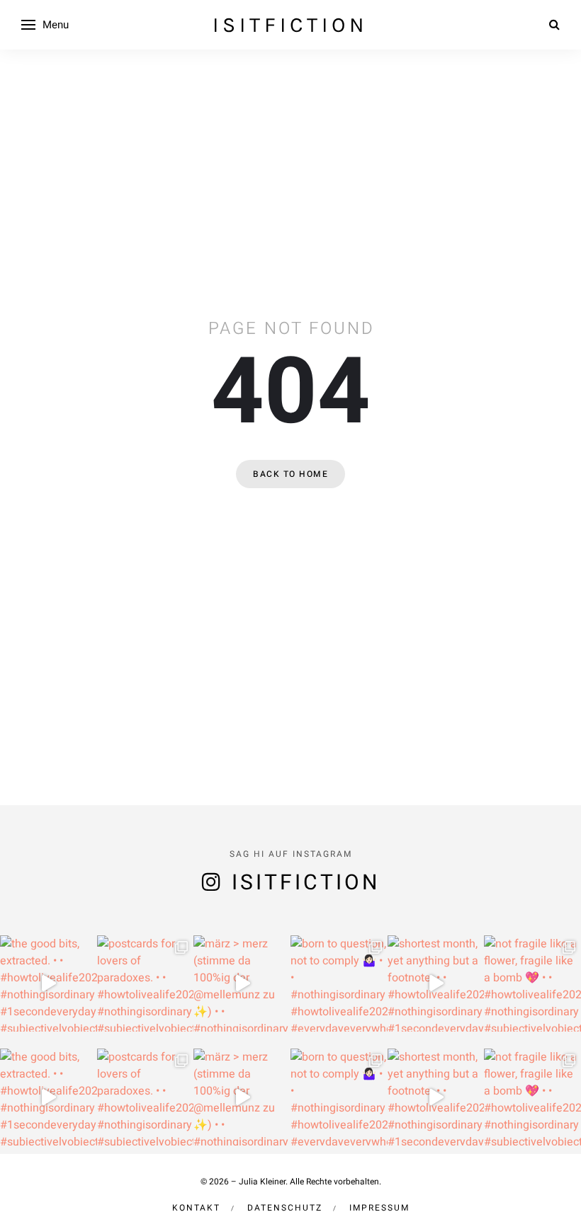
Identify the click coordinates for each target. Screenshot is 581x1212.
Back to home (290, 474)
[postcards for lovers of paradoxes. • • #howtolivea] (145, 983)
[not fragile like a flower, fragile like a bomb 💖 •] (532, 983)
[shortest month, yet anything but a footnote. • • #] (436, 983)
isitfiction (290, 24)
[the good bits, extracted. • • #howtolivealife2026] (48, 983)
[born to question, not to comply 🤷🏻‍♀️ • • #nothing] (339, 983)
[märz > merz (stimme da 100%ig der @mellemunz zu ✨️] (241, 983)
